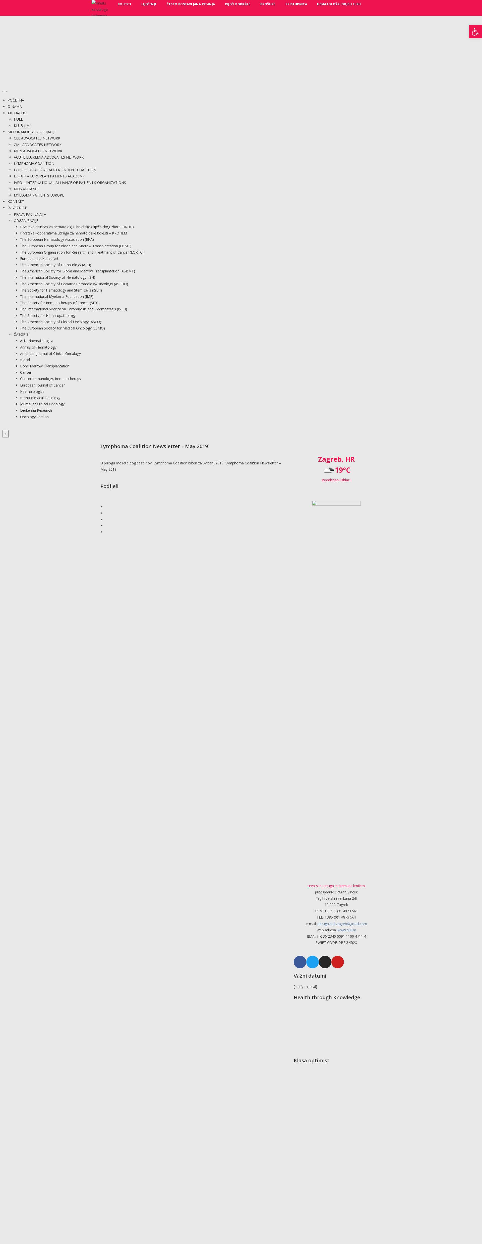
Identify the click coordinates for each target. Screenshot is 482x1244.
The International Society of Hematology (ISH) (57, 277)
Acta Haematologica (36, 340)
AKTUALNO (17, 113)
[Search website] (372, 4)
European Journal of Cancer (42, 385)
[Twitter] (312, 962)
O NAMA (15, 106)
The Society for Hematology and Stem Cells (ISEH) (61, 290)
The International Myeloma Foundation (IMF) (56, 296)
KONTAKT (16, 201)
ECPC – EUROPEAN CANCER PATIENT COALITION (55, 169)
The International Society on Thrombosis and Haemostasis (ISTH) (73, 309)
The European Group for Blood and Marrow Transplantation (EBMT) (75, 246)
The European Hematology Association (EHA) (57, 239)
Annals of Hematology (38, 347)
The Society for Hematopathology (48, 315)
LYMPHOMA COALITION (34, 163)
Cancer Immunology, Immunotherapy (50, 378)
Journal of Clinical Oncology (42, 404)
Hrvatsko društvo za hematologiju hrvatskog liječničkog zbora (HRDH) (77, 226)
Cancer (25, 372)
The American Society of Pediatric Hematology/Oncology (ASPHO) (74, 283)
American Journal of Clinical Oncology (50, 353)
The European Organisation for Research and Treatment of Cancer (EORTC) (82, 252)
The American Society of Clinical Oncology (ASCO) (60, 321)
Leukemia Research (36, 410)
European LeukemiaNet (39, 258)
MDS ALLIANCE (26, 188)
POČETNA (16, 100)
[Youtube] (337, 962)
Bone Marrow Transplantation (44, 366)
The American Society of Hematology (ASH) (55, 264)
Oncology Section (34, 416)
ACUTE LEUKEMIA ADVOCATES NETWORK (49, 157)
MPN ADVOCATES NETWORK (38, 151)
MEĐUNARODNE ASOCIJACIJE (32, 131)
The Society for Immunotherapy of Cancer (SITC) (60, 302)
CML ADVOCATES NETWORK (38, 144)
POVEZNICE (17, 207)
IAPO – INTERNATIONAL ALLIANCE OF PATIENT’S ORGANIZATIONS (70, 182)
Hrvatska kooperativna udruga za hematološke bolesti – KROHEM (73, 233)
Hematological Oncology (40, 397)
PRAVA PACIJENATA (30, 214)
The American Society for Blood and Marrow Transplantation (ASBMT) (77, 271)
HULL (18, 119)
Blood (25, 359)
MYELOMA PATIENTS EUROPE (39, 195)
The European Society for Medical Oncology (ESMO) (62, 328)
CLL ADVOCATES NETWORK (37, 138)
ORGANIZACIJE (26, 220)
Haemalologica (32, 391)
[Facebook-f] (300, 962)
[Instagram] (325, 962)
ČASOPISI (21, 334)
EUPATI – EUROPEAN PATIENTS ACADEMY (49, 176)
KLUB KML (23, 125)
